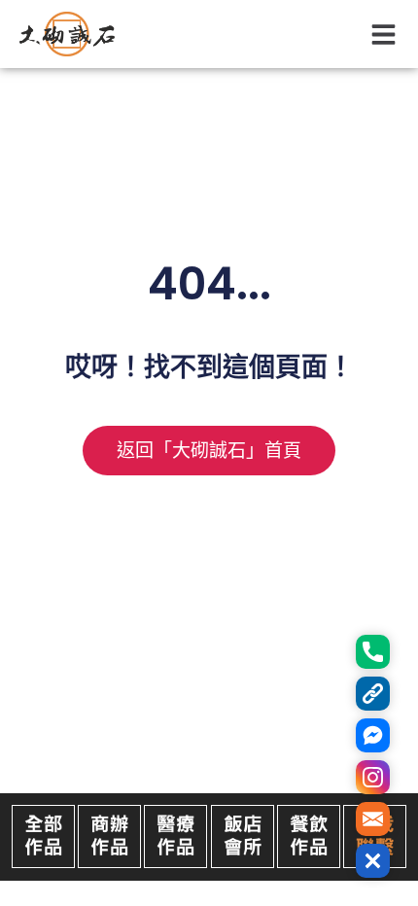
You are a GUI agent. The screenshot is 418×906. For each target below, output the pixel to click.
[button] (384, 34)
